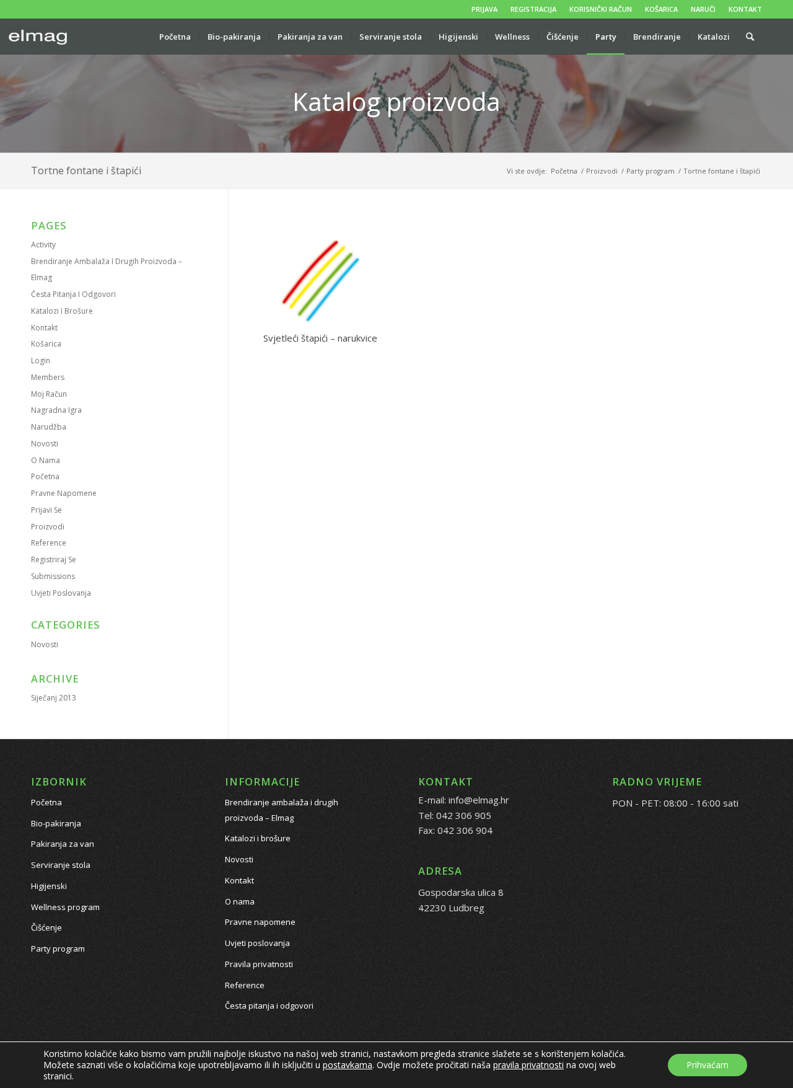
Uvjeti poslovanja (61, 593)
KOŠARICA (661, 9)
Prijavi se (46, 510)
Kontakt (44, 327)
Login (40, 360)
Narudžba (48, 427)
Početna (45, 476)
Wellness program (65, 907)
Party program (58, 948)
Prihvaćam (707, 1065)
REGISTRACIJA (533, 9)
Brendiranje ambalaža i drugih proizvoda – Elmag (281, 810)
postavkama (347, 1065)
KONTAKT (745, 9)
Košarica (46, 343)
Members (47, 377)
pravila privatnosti (528, 1065)
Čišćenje (46, 927)
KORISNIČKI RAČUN (600, 9)
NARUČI (703, 9)
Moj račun (49, 394)
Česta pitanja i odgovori (73, 294)
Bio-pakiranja (56, 823)
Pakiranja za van (62, 843)
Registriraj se (53, 559)
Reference (48, 542)
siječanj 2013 (53, 697)
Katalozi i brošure (62, 311)
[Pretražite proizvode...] (750, 36)
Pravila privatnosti (259, 964)
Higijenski (49, 885)
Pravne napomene (64, 493)
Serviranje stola (60, 864)
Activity (43, 244)
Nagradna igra (56, 410)
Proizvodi (47, 526)
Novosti (44, 443)
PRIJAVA (484, 9)
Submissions (53, 576)
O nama (45, 460)
